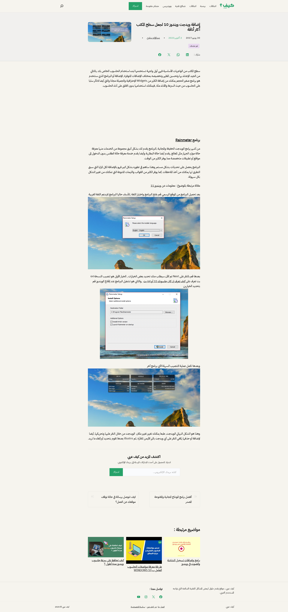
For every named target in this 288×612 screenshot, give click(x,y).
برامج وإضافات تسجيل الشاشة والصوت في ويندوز (183, 561)
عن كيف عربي (152, 606)
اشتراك (135, 6)
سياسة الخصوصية (138, 606)
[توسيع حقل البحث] (62, 6)
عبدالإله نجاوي (153, 38)
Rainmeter (184, 140)
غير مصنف (194, 46)
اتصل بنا (161, 606)
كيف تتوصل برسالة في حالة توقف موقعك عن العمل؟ (118, 499)
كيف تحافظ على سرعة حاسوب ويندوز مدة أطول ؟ (108, 561)
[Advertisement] (144, 113)
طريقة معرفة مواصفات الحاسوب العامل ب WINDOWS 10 (144, 568)
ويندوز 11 (156, 185)
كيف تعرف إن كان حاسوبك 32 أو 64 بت (164, 281)
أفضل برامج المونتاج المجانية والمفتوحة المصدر (173, 499)
